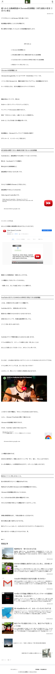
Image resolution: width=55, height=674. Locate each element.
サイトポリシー (14, 669)
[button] (51, 361)
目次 (25, 44)
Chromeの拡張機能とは (18, 50)
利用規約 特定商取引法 (40, 669)
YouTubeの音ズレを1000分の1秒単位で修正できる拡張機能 (28, 60)
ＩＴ (3, 539)
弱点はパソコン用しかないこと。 (20, 64)
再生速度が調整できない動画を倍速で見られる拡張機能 (26, 55)
